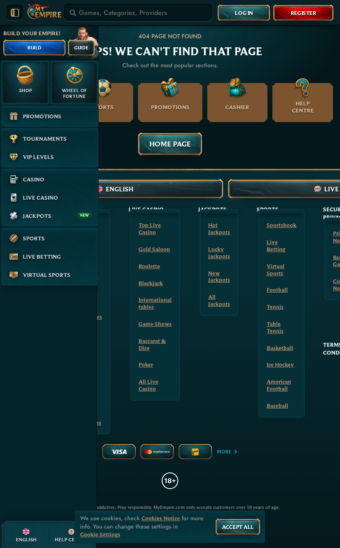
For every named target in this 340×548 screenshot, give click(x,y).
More (224, 451)
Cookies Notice (160, 518)
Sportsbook (281, 225)
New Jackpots (219, 276)
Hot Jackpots (219, 228)
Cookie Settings (100, 534)
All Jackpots (219, 300)
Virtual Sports (275, 269)
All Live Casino (148, 385)
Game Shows (155, 324)
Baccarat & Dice (152, 344)
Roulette (149, 266)
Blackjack (150, 283)
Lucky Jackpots (219, 252)
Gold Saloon (154, 249)
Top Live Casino (149, 228)
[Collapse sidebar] (14, 12)
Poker (145, 364)
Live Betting (276, 245)
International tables (155, 303)
